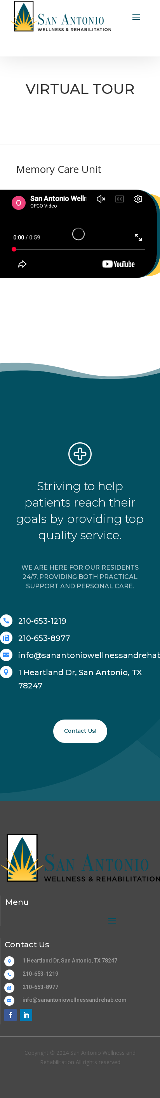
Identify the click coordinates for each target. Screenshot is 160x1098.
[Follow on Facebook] (10, 1015)
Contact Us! (80, 730)
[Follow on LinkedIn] (26, 1015)
